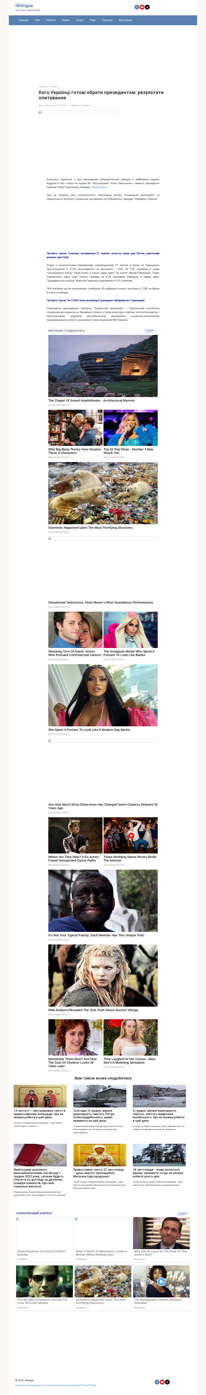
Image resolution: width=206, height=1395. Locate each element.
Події (93, 20)
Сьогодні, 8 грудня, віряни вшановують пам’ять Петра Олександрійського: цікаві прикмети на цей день (93, 1116)
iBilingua (24, 5)
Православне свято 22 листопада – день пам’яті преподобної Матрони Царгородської (98, 1173)
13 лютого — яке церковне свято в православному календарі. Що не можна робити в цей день (40, 1114)
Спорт (79, 20)
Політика (85, 105)
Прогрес (107, 20)
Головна (23, 20)
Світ (37, 20)
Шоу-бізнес (126, 20)
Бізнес (66, 20)
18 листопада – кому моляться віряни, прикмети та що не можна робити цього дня (158, 1173)
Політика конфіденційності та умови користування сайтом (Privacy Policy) (55, 1385)
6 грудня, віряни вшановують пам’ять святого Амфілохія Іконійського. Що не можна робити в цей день (158, 1116)
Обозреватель (99, 187)
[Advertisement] (103, 52)
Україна (51, 20)
